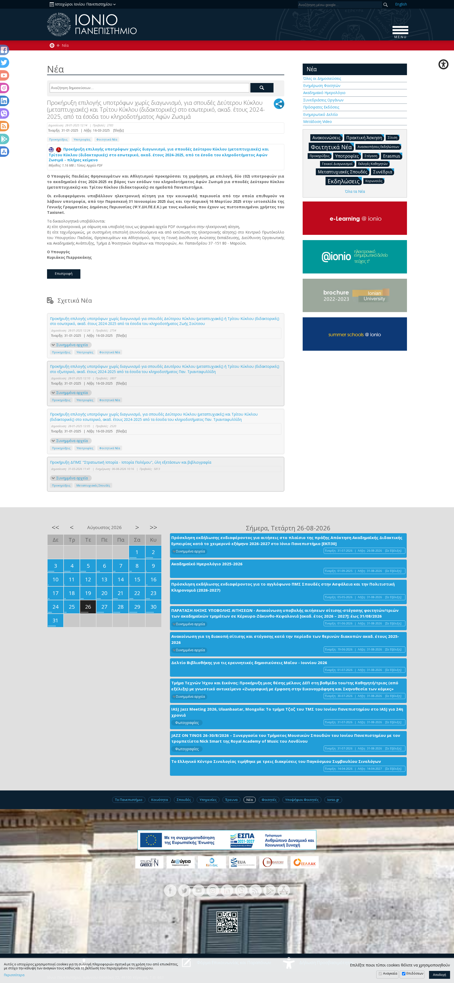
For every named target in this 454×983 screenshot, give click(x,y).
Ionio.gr (333, 799)
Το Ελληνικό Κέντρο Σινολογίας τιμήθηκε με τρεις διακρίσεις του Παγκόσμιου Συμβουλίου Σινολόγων (276, 761)
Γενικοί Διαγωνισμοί (337, 164)
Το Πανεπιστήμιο (128, 799)
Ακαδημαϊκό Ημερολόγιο (324, 92)
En (401, 4)
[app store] (283, 889)
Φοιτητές (269, 799)
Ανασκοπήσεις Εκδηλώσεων (378, 146)
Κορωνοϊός (373, 181)
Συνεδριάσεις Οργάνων (323, 99)
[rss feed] (255, 889)
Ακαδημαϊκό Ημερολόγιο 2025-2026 (207, 563)
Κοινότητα (159, 799)
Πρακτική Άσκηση (364, 138)
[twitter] (184, 889)
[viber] (241, 889)
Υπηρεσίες (208, 799)
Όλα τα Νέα (355, 191)
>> (153, 527)
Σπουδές (184, 799)
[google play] (269, 889)
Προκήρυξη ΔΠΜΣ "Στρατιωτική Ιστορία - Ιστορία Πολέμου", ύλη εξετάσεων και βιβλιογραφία (130, 462)
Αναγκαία (390, 973)
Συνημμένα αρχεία (72, 344)
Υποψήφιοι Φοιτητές (301, 799)
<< (55, 527)
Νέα (65, 45)
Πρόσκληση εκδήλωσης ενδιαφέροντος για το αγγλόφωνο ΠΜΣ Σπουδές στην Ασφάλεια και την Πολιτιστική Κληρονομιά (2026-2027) (283, 587)
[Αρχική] (52, 45)
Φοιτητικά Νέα (106, 139)
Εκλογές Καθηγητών (373, 164)
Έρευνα (231, 799)
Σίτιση (392, 137)
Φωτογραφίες (187, 722)
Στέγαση (371, 156)
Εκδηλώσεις (344, 181)
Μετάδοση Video (317, 121)
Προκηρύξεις (58, 139)
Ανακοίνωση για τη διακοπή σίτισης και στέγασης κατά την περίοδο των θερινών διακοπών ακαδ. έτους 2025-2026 (285, 639)
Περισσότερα (14, 975)
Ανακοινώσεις (326, 138)
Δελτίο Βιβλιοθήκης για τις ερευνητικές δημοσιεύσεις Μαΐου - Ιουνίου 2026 (249, 662)
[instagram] (212, 889)
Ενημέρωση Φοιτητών (321, 85)
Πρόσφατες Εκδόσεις (321, 107)
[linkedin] (227, 889)
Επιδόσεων (414, 973)
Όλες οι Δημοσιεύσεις (322, 78)
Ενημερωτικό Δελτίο (320, 114)
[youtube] (198, 889)
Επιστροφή (64, 273)
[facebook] (170, 889)
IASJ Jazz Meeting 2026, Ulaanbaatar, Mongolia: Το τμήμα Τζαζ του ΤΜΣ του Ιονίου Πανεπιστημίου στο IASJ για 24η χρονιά (287, 712)
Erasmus (391, 156)
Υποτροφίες (82, 139)
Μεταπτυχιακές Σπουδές (93, 485)
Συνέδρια (382, 172)
